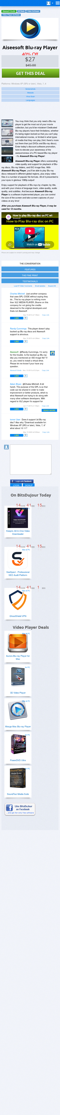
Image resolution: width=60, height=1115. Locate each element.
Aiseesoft (14, 351)
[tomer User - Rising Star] (7, 421)
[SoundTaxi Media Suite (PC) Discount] (17, 777)
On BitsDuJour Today (31, 495)
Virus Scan (30, 96)
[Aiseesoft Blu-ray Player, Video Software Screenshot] (7, 151)
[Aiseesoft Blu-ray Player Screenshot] (7, 123)
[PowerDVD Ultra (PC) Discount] (17, 743)
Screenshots (30, 89)
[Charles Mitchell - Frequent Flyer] (7, 295)
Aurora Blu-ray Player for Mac (18, 657)
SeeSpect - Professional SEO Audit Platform (17, 573)
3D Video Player (18, 692)
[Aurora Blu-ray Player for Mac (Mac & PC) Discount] (17, 642)
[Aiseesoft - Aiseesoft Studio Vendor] (53, 354)
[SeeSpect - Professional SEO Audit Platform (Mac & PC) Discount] (17, 558)
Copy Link (45, 315)
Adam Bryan (15, 383)
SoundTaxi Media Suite (18, 793)
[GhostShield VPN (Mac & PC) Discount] (17, 599)
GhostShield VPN (18, 615)
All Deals (21, 11)
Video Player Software (11, 15)
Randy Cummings (18, 328)
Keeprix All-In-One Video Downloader (18, 532)
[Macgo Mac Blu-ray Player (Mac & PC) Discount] (17, 709)
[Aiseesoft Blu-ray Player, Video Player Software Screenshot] (7, 142)
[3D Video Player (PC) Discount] (17, 675)
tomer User (15, 419)
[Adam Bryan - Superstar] (7, 386)
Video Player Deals (31, 627)
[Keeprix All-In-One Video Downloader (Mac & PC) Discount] (17, 517)
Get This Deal (30, 73)
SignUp (29, 485)
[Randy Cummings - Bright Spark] (7, 330)
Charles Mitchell (17, 293)
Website (30, 92)
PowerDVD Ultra (18, 760)
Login (16, 485)
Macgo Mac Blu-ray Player (18, 726)
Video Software (33, 11)
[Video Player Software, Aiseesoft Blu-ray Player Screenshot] (7, 159)
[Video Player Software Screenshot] (7, 132)
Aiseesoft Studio (8, 11)
